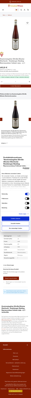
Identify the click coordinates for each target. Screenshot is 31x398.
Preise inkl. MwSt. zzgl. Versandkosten (9, 71)
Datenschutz (15, 366)
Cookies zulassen (15, 218)
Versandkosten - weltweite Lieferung (15, 362)
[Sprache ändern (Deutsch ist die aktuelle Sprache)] (17, 9)
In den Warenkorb (16, 86)
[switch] (27, 198)
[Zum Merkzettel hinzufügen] (27, 23)
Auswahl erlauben (15, 223)
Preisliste (15, 356)
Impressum (16, 369)
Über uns (15, 353)
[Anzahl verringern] (1, 81)
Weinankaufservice (7, 319)
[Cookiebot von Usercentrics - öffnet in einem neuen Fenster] (22, 168)
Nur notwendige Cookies (15, 228)
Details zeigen (22, 213)
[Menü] (3, 9)
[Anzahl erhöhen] (29, 81)
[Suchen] (21, 9)
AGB (17, 388)
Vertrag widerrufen (16, 391)
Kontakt (4, 329)
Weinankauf (15, 359)
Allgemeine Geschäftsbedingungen (15, 372)
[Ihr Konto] (24, 9)
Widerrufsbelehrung (15, 376)
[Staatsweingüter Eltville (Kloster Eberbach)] (15, 54)
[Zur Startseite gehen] (15, 5)
